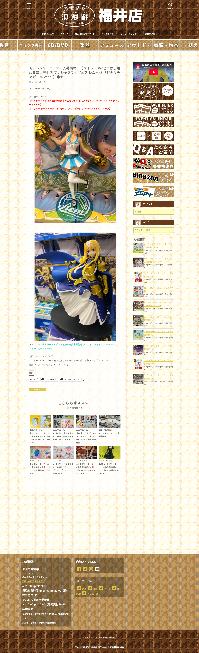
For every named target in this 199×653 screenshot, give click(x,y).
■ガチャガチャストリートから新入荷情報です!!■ (158, 246)
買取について (48, 34)
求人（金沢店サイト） (85, 34)
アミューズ (92, 594)
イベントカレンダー (129, 34)
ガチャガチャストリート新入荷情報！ (158, 289)
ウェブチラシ (108, 34)
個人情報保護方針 (107, 637)
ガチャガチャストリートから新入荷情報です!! (158, 275)
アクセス (64, 34)
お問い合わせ (151, 34)
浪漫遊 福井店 (97, 647)
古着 (84, 589)
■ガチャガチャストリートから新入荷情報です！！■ (158, 260)
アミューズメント (38, 390)
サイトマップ (89, 637)
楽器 (95, 589)
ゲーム (107, 589)
